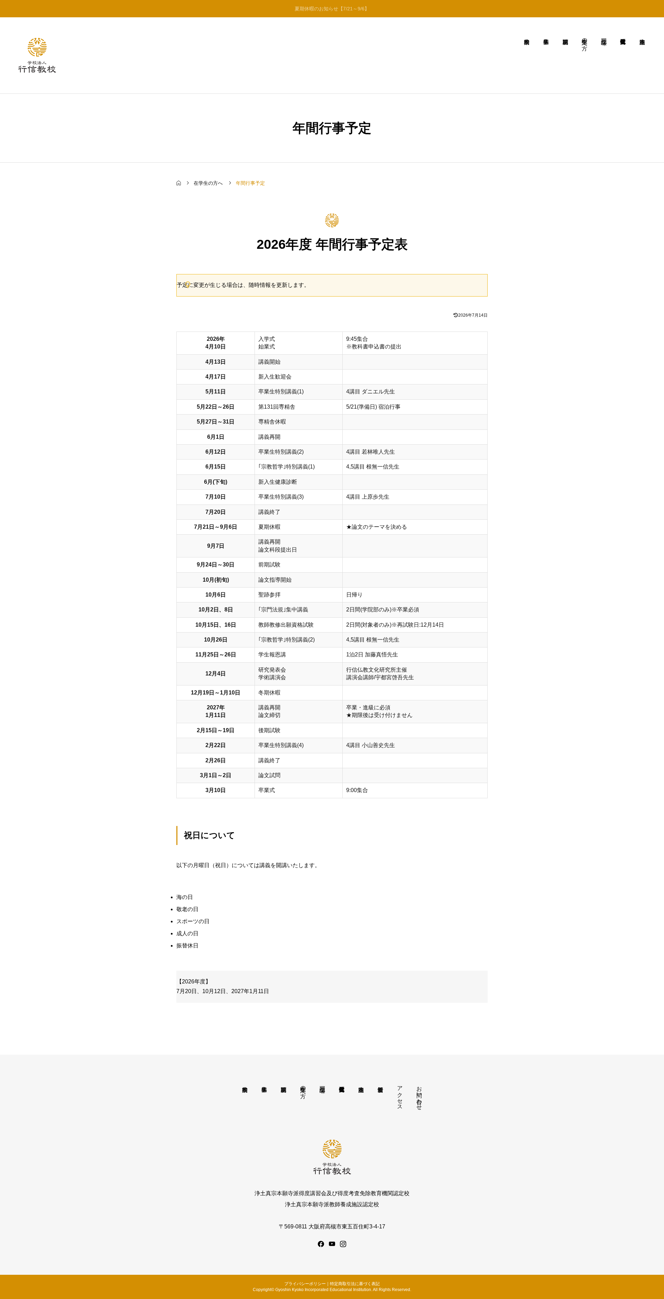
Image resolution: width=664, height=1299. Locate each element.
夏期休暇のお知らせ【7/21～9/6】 (332, 8)
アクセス (400, 1094)
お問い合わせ (419, 1094)
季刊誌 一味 (322, 1083)
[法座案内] (642, 55)
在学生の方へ (303, 1088)
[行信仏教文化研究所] (623, 55)
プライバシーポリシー (305, 1283)
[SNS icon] (321, 1244)
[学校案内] (527, 55)
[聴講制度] (565, 55)
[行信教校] (37, 55)
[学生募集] (546, 55)
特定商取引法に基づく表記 (355, 1283)
